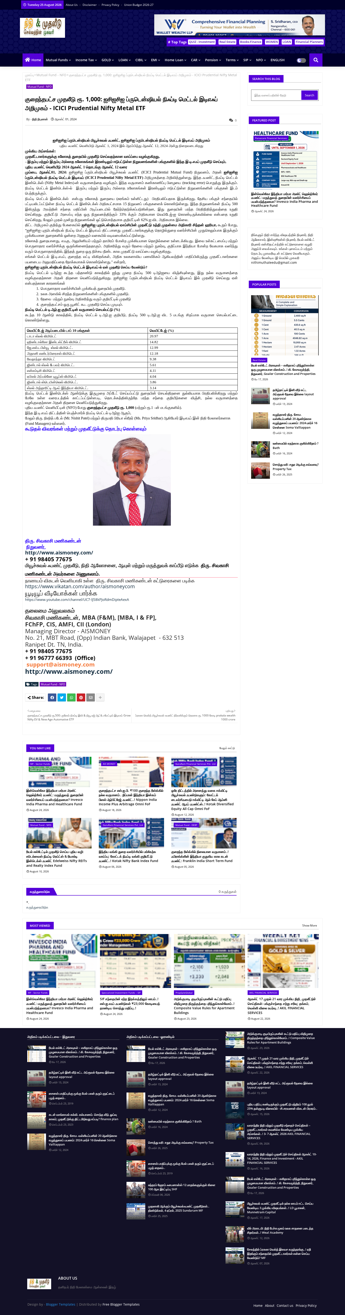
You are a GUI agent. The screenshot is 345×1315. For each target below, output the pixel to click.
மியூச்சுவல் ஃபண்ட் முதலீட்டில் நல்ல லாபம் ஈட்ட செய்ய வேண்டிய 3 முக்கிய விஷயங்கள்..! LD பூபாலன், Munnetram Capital (280, 1207)
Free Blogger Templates (121, 1304)
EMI (154, 60)
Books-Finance (250, 42)
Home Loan (174, 60)
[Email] (90, 697)
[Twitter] (62, 697)
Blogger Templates (60, 1304)
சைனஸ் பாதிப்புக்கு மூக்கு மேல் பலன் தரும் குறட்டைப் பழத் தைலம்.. (82, 1095)
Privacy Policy (111, 5)
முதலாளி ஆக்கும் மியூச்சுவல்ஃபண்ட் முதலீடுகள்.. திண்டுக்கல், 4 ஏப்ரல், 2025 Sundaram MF (178, 1208)
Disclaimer (90, 5)
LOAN (287, 42)
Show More (309, 925)
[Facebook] (52, 697)
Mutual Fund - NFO (51, 75)
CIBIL (139, 60)
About (269, 1305)
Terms (231, 60)
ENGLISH (278, 60)
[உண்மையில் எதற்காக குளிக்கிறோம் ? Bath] (260, 449)
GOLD (106, 60)
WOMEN (272, 42)
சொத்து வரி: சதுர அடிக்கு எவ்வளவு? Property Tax (296, 466)
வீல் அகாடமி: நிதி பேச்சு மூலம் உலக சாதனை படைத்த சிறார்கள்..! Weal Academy (280, 1230)
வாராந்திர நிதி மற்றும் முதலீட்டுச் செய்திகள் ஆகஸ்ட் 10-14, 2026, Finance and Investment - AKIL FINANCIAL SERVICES (282, 1158)
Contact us (285, 1305)
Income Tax (85, 60)
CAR (194, 60)
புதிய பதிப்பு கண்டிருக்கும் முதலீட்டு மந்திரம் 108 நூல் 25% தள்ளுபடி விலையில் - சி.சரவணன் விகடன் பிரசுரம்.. (282, 1106)
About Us (72, 5)
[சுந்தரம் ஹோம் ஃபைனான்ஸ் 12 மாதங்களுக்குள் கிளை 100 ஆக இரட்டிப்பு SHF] (135, 1190)
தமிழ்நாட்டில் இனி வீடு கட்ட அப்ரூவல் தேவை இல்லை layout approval (293, 394)
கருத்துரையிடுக (37, 907)
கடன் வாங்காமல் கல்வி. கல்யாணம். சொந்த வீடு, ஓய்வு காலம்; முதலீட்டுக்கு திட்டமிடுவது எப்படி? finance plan (83, 1116)
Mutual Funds (57, 60)
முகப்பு (29, 75)
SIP (245, 60)
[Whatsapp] (71, 697)
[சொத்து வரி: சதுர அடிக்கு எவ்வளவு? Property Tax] (260, 470)
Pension (211, 60)
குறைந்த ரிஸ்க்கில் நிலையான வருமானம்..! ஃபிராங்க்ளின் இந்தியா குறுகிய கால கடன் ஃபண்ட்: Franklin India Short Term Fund (202, 856)
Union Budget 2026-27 (138, 5)
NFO (259, 60)
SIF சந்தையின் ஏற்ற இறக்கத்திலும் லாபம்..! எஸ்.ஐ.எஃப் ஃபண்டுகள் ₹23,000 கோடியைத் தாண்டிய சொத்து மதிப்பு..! (130, 1003)
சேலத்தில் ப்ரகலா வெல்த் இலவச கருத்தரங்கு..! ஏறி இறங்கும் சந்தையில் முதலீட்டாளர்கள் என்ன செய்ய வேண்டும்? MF (279, 1253)
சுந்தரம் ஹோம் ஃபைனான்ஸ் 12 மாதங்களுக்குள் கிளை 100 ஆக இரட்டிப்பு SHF (181, 1187)
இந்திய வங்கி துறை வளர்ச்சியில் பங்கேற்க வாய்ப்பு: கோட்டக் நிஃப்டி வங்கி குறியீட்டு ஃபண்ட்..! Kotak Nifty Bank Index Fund (128, 856)
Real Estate (227, 42)
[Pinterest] (81, 697)
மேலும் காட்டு (227, 748)
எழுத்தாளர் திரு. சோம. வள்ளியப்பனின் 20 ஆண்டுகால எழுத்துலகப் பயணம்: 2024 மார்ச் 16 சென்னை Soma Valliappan (295, 421)
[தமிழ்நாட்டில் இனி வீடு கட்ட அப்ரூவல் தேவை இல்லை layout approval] (260, 396)
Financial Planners (309, 42)
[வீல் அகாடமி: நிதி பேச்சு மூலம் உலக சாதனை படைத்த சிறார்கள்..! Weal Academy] (235, 1234)
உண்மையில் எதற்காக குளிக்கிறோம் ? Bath (295, 445)
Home (36, 60)
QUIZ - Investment (202, 42)
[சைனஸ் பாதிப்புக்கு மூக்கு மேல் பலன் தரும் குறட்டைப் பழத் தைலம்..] (36, 1099)
